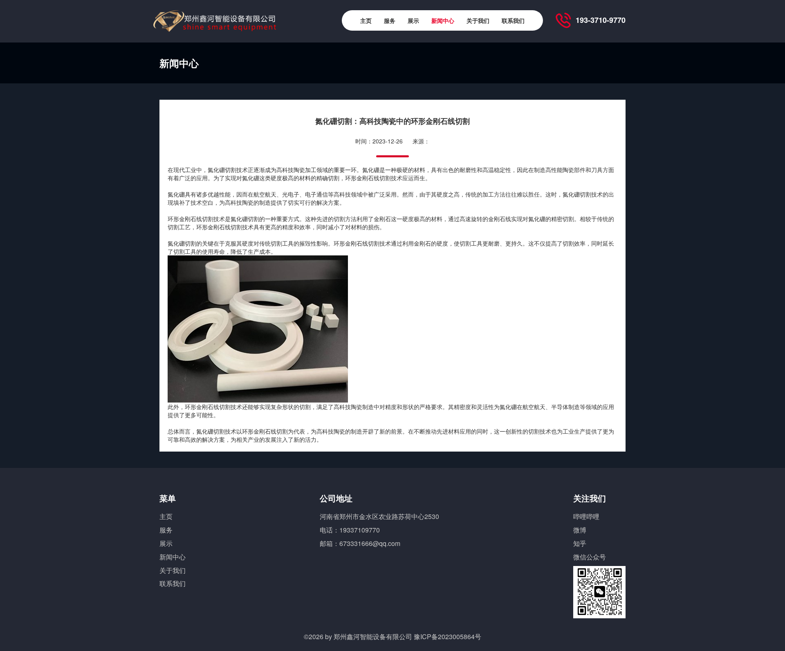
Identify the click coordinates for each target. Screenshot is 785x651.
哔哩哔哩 (586, 516)
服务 (389, 20)
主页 (366, 20)
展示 (413, 20)
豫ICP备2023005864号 (447, 636)
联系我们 (513, 20)
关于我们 (478, 20)
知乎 (579, 543)
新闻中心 (442, 20)
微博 (579, 530)
